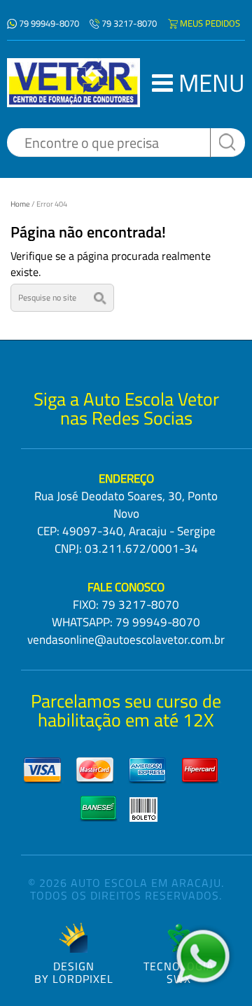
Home (20, 203)
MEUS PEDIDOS (210, 23)
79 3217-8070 (129, 23)
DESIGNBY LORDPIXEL (73, 971)
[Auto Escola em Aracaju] (73, 82)
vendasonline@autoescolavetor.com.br (126, 640)
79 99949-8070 (49, 23)
